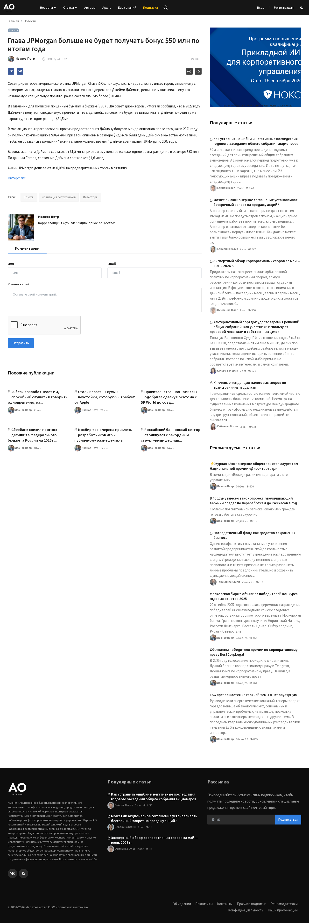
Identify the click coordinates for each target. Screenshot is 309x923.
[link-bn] (255, 67)
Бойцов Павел (226, 187)
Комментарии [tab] (27, 248)
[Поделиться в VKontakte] (20, 71)
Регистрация (284, 7)
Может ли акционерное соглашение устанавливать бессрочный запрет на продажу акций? (256, 202)
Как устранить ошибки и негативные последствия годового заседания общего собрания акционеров (256, 141)
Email (111, 263)
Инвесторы (90, 197)
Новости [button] (46, 7)
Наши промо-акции (283, 910)
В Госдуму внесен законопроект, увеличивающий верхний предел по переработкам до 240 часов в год (253, 500)
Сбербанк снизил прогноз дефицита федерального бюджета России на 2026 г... (32, 435)
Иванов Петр (48, 216)
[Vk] (12, 873)
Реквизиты (204, 904)
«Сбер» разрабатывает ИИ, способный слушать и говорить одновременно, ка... (38, 397)
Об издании (182, 904)
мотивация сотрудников (59, 197)
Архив (106, 7)
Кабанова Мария (228, 426)
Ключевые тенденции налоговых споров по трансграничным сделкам (249, 385)
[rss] (23, 873)
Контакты (224, 904)
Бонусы (29, 197)
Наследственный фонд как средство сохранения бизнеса (254, 535)
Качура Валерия (227, 370)
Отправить (21, 343)
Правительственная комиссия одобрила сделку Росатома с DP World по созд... (169, 397)
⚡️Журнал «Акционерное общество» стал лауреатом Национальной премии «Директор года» (254, 466)
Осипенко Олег (227, 309)
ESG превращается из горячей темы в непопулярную (253, 694)
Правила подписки (251, 904)
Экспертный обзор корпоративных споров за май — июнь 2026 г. (257, 263)
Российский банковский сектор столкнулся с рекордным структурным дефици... (170, 435)
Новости (30, 21)
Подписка (150, 7)
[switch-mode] (302, 7)
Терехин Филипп (228, 581)
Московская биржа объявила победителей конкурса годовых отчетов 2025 (254, 596)
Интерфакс (17, 178)
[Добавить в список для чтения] (198, 71)
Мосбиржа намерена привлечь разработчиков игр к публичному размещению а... (103, 435)
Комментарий (18, 284)
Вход (261, 7)
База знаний (127, 7)
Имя (11, 263)
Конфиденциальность (245, 910)
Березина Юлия (227, 248)
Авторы (90, 7)
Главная (13, 21)
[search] (165, 7)
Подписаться (288, 819)
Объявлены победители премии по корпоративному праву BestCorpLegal (253, 652)
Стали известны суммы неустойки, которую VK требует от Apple (104, 397)
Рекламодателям (284, 904)
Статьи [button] (68, 7)
